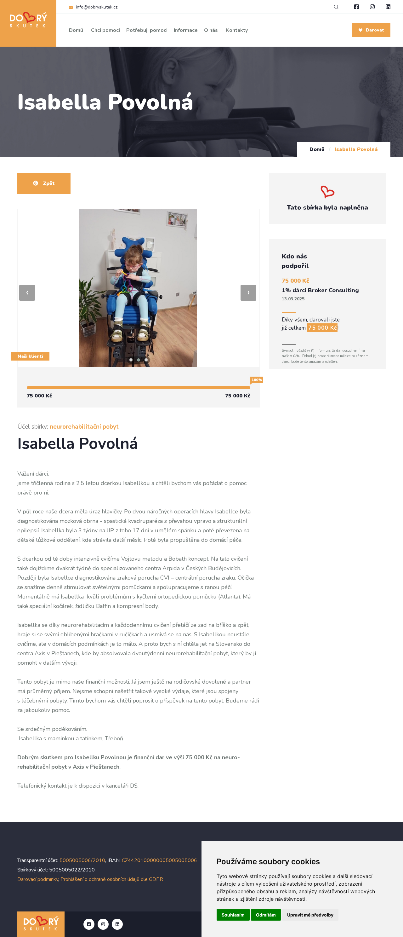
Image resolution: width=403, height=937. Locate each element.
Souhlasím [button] (233, 914)
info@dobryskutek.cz (96, 7)
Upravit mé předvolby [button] (310, 914)
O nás (211, 30)
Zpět (48, 183)
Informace (186, 30)
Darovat (374, 30)
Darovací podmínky (37, 879)
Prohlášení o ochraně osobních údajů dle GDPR (111, 879)
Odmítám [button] (266, 914)
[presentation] (27, 293)
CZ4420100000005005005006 (159, 860)
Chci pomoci (105, 30)
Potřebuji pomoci (146, 30)
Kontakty (237, 30)
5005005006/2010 (82, 860)
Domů (76, 30)
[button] (131, 360)
